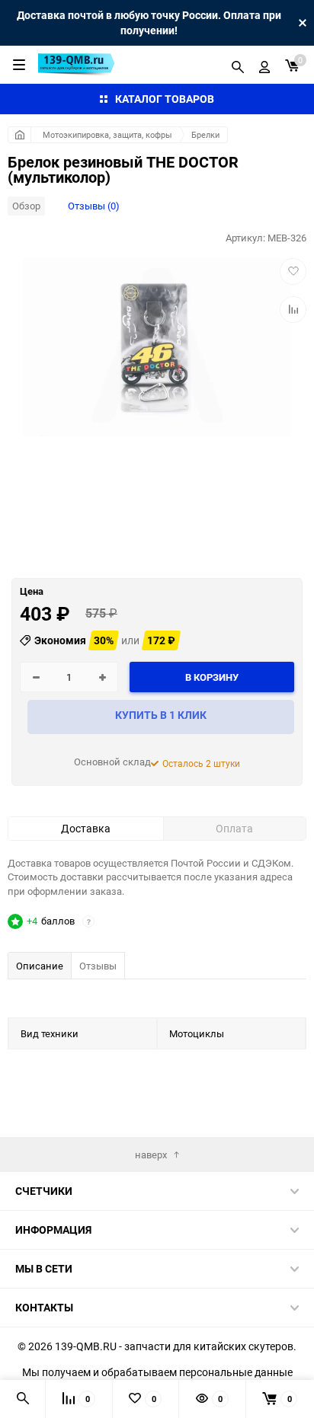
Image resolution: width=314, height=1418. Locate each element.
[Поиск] (238, 65)
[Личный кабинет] (264, 65)
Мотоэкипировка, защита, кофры (107, 134)
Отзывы (98, 965)
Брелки (205, 134)
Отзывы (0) (94, 205)
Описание (39, 965)
